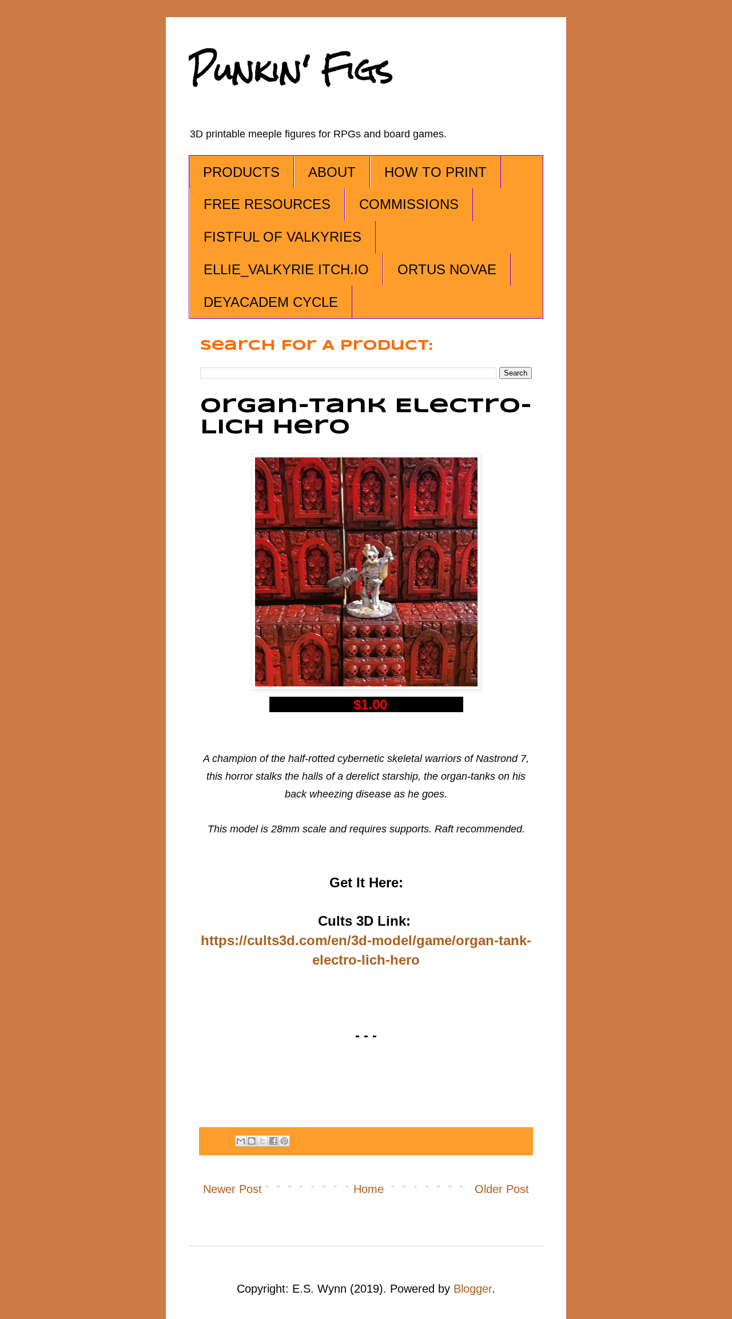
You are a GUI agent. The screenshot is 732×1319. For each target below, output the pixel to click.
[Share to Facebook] (273, 1141)
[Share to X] (262, 1141)
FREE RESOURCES (267, 204)
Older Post (502, 1189)
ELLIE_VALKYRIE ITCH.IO (286, 269)
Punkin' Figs (291, 69)
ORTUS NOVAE (446, 269)
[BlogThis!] (251, 1141)
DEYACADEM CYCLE (271, 302)
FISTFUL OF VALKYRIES (282, 236)
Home (368, 1189)
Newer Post (232, 1189)
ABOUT (332, 172)
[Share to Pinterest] (284, 1141)
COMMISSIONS (409, 204)
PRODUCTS (241, 172)
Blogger (472, 1288)
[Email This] (240, 1141)
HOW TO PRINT (435, 172)
